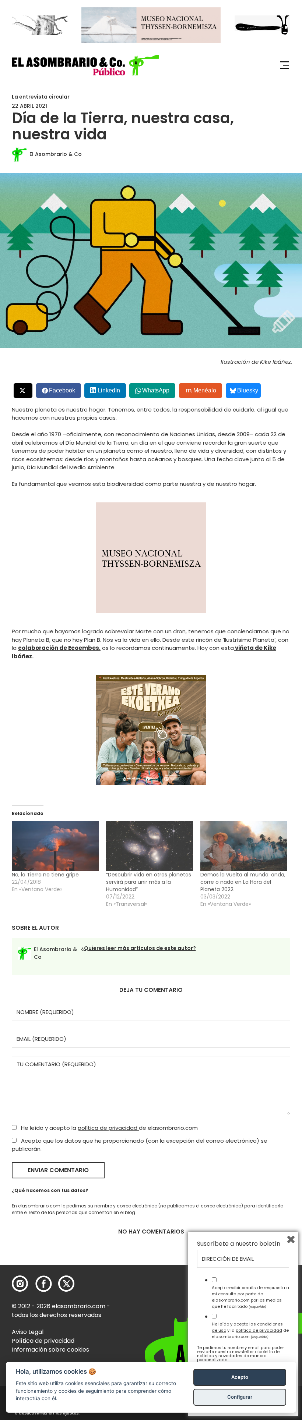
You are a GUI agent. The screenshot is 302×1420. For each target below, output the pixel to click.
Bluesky (247, 390)
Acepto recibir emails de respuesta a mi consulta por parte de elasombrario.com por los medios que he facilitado (250, 1297)
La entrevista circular (41, 96)
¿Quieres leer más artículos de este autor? (138, 948)
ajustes (70, 1413)
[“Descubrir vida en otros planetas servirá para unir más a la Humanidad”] (149, 846)
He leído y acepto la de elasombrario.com (109, 1128)
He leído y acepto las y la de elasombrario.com (250, 1330)
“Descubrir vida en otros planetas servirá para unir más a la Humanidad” (148, 882)
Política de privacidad (43, 1341)
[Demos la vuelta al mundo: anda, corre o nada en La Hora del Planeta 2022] (243, 846)
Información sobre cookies (50, 1349)
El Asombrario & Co (55, 154)
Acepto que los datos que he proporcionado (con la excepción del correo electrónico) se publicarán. (139, 1145)
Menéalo (204, 390)
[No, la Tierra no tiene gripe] (55, 846)
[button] (85, 65)
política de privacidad (108, 1128)
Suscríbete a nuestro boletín (238, 1244)
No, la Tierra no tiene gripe (45, 874)
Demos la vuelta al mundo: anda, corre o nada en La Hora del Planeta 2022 (242, 882)
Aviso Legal (27, 1332)
